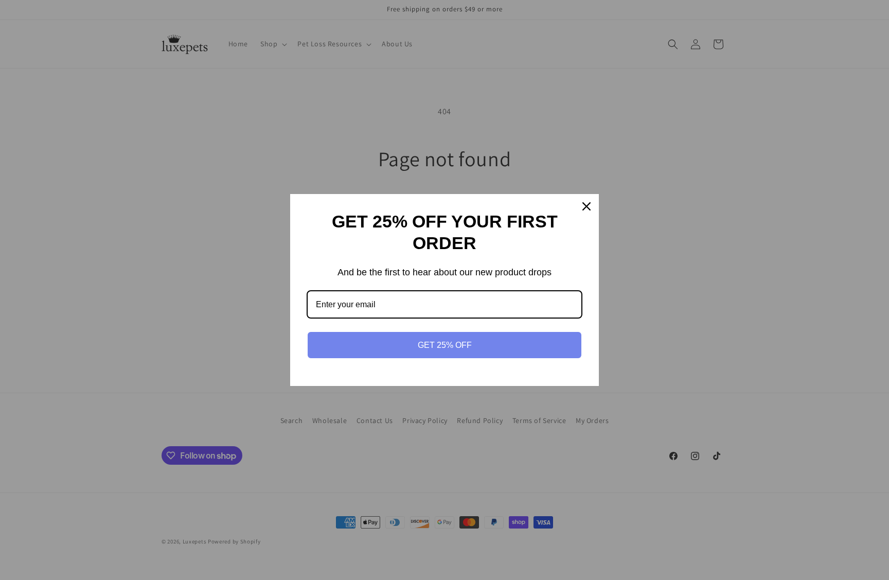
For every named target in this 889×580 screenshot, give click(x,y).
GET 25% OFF (445, 345)
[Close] (586, 206)
